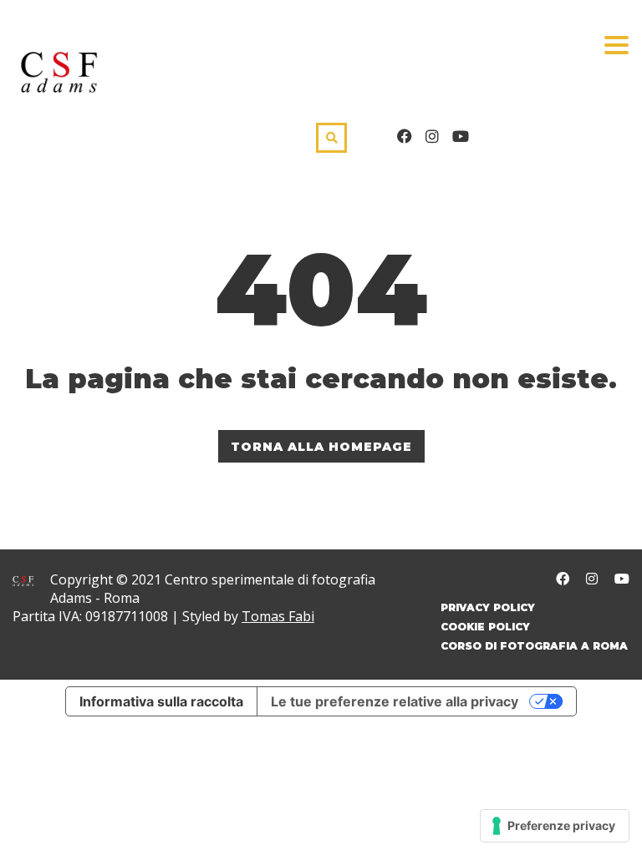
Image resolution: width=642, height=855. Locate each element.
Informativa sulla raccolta (161, 701)
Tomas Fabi (278, 616)
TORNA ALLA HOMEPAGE (321, 446)
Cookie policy (485, 626)
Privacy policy (488, 607)
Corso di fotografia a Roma (534, 646)
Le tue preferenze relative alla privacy (394, 701)
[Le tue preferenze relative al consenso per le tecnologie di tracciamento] (555, 826)
